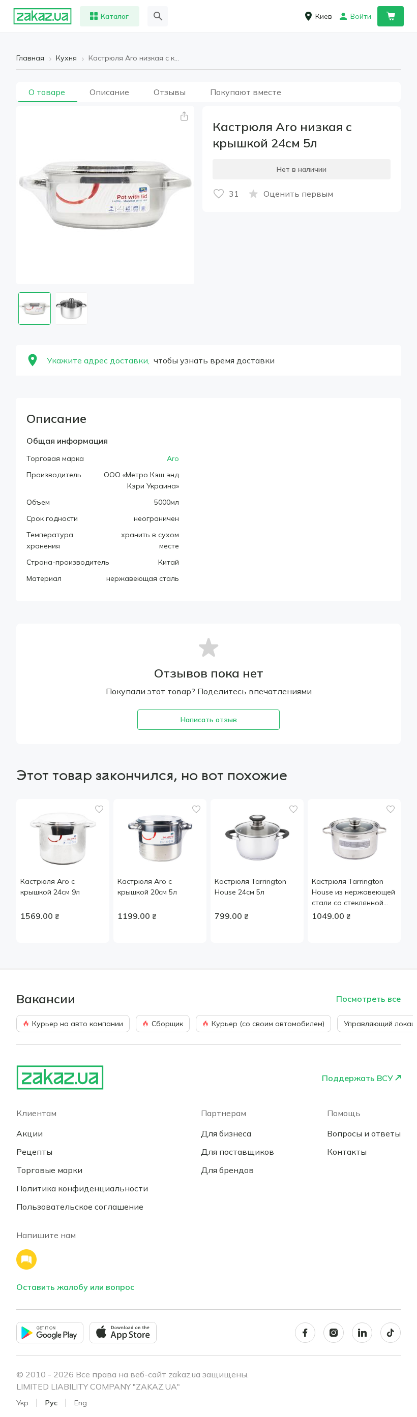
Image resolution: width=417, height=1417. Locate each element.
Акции (29, 1133)
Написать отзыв (209, 719)
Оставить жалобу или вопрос (75, 1287)
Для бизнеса (226, 1133)
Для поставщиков (237, 1152)
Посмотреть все (368, 999)
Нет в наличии (301, 169)
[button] (184, 116)
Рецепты (34, 1152)
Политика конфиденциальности (82, 1188)
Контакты (347, 1152)
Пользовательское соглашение (79, 1207)
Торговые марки (49, 1170)
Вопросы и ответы (364, 1133)
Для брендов (227, 1170)
